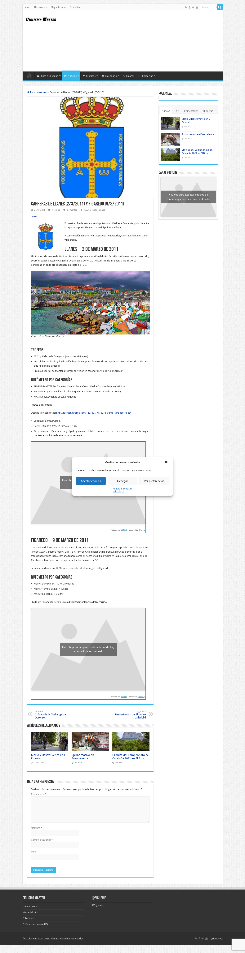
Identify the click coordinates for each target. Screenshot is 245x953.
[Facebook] (189, 7)
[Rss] (186, 7)
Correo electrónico (42, 839)
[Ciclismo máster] (43, 18)
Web (33, 851)
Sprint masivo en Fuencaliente (83, 756)
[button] (166, 462)
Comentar (72, 210)
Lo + (177, 111)
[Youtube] (196, 7)
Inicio (27, 7)
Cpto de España (49, 76)
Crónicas (91, 76)
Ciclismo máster (34, 938)
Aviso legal (118, 491)
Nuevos (166, 111)
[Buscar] (220, 7)
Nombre (36, 827)
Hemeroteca (40, 7)
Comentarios (191, 111)
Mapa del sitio (58, 7)
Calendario (111, 76)
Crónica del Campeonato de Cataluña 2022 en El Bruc (130, 756)
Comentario (38, 794)
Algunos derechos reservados (67, 938)
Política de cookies (122, 488)
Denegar (122, 481)
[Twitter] (192, 7)
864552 (124, 530)
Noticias (72, 76)
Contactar (74, 7)
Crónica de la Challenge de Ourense (50, 714)
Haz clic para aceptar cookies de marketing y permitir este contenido (88, 649)
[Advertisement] (150, 41)
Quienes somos (31, 906)
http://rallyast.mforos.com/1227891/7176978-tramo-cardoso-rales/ (93, 412)
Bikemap (142, 530)
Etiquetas (208, 111)
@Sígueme (99, 898)
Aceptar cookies (91, 481)
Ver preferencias (154, 481)
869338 (124, 697)
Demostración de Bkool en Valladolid (130, 714)
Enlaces (130, 76)
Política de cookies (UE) (35, 924)
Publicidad (28, 918)
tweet (34, 216)
